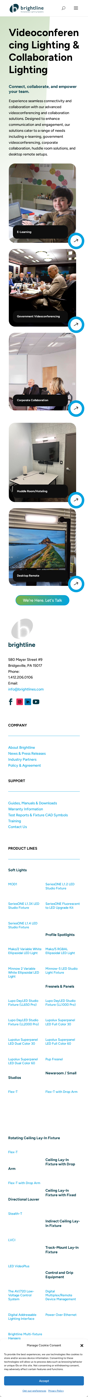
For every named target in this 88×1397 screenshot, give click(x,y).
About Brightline (21, 747)
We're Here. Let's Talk (42, 600)
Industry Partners (22, 759)
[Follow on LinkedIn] (28, 701)
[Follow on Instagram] (19, 701)
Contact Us (17, 827)
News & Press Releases (27, 753)
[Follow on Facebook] (10, 701)
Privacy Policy (56, 1390)
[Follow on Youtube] (36, 701)
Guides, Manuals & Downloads (32, 803)
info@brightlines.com (26, 689)
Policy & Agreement (24, 765)
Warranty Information (25, 809)
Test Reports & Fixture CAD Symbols (38, 815)
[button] (82, 1345)
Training (14, 821)
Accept (44, 1381)
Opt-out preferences (34, 1390)
